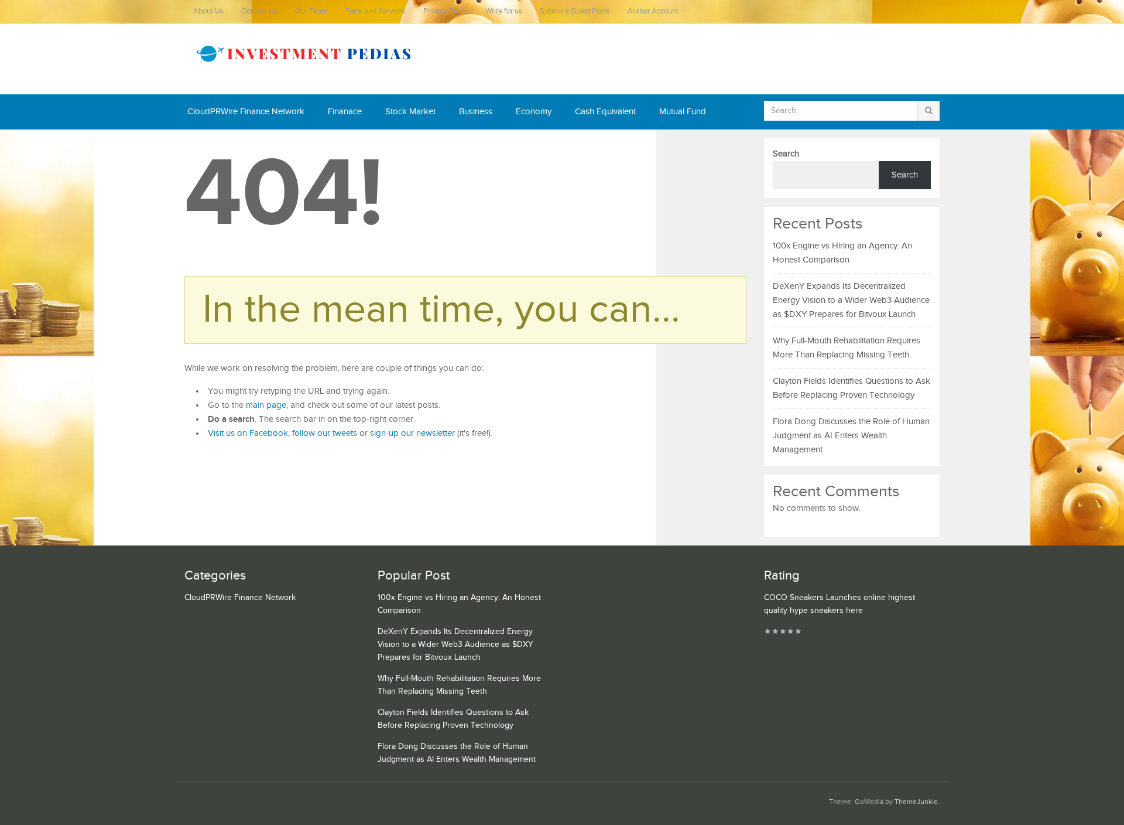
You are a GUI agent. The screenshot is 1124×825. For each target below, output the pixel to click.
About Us (208, 11)
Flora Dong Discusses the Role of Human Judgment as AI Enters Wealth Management (851, 436)
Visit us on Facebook (248, 433)
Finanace (345, 112)
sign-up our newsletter (412, 433)
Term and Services (375, 11)
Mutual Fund (682, 112)
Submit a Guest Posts (575, 11)
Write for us (503, 11)
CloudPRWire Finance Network (245, 112)
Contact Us (259, 11)
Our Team (311, 11)
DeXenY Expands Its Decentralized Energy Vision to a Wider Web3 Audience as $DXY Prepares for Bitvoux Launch (851, 300)
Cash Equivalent (605, 112)
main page (266, 405)
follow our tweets (324, 433)
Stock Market (410, 112)
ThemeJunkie (916, 801)
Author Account (653, 11)
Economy (533, 112)
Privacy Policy (445, 11)
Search (786, 154)
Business (475, 112)
